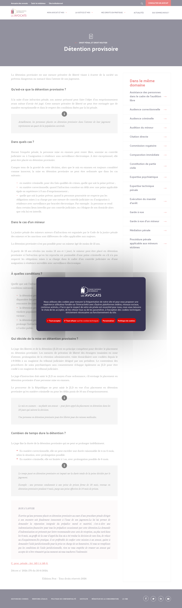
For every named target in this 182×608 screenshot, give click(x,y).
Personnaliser (108, 320)
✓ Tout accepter (54, 320)
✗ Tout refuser (81, 320)
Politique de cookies (126, 320)
